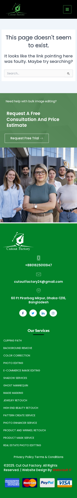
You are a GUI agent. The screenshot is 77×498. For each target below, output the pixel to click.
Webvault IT (62, 470)
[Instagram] (53, 313)
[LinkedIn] (43, 313)
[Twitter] (33, 313)
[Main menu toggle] (67, 9)
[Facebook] (23, 313)
